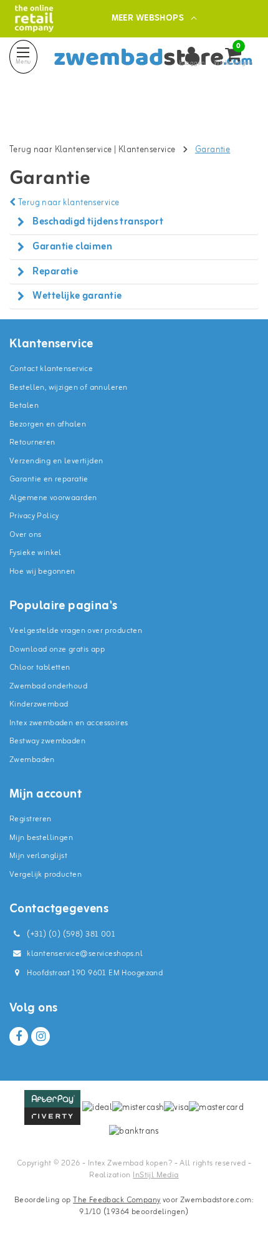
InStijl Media (155, 1175)
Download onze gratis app (57, 649)
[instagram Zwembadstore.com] (40, 1036)
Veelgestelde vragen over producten (75, 630)
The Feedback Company (116, 1200)
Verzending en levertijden (56, 461)
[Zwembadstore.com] (34, 18)
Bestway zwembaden (47, 741)
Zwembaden (32, 759)
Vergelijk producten (45, 874)
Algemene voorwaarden (53, 497)
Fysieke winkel (35, 552)
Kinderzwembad (38, 704)
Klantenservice (147, 150)
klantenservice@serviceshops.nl (85, 953)
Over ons (25, 534)
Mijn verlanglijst (38, 855)
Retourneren (32, 442)
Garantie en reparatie (49, 479)
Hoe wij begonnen (42, 571)
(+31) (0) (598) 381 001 (70, 934)
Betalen (24, 405)
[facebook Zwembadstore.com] (18, 1036)
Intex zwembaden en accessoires (68, 723)
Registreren (30, 819)
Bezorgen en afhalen (47, 424)
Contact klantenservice (51, 368)
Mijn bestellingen (41, 837)
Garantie (212, 150)
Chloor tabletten (39, 667)
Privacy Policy (34, 516)
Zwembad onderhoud (48, 686)
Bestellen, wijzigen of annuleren (68, 387)
